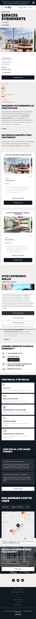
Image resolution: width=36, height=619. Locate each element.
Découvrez (18, 569)
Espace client (22, 7)
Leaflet (5, 541)
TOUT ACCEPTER (18, 313)
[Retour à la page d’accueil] (5, 7)
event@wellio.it (6, 69)
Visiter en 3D (7, 58)
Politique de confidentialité (18, 592)
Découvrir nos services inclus (18, 198)
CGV (18, 594)
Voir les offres (5, 25)
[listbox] (30, 8)
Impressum (31, 326)
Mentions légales (18, 589)
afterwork (5, 507)
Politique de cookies (7, 326)
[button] (18, 526)
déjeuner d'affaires (17, 507)
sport (28, 507)
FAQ (18, 602)
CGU (18, 597)
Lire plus (4, 128)
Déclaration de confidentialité (20, 326)
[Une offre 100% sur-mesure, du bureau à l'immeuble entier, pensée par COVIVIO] (18, 615)
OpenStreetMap (12, 541)
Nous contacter (18, 599)
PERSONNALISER (18, 322)
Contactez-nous (18, 77)
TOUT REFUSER (18, 318)
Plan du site (18, 605)
